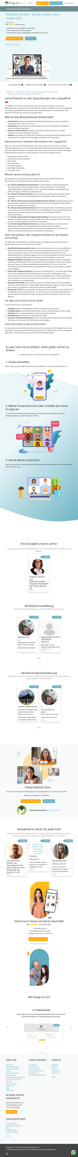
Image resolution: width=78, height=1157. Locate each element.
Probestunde (10, 1075)
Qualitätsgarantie (13, 549)
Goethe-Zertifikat (12, 1132)
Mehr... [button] (31, 590)
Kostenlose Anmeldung (14, 38)
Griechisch (55, 1073)
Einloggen (69, 3)
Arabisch (55, 1064)
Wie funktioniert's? (12, 44)
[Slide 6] (47, 1053)
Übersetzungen (11, 1084)
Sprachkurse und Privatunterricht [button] (19, 9)
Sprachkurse (33, 1073)
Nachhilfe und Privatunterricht (34, 1067)
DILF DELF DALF (11, 1130)
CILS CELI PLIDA (11, 1123)
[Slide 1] (30, 1053)
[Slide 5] (44, 1053)
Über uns (9, 1064)
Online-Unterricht (12, 1073)
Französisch (56, 1071)
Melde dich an (43, 3)
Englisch (55, 1069)
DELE (8, 1128)
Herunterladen (54, 810)
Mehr (31, 3)
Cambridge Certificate (14, 1126)
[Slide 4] (40, 1053)
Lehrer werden (56, 3)
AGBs (8, 1088)
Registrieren (11, 1112)
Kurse (8, 1071)
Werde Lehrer (30, 38)
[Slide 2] (33, 1053)
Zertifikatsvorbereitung (37, 1075)
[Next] (70, 1027)
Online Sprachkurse (36, 1071)
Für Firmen (33, 1064)
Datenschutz (10, 1086)
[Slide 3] (37, 1053)
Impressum (10, 1090)
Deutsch (55, 1066)
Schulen (9, 1081)
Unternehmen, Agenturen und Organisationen (15, 1078)
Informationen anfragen (31, 801)
